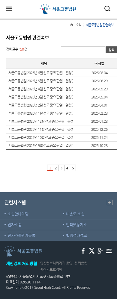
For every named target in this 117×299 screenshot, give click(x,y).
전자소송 (14, 224)
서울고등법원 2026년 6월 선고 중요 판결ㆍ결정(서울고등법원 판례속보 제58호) (42, 73)
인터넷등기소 (76, 224)
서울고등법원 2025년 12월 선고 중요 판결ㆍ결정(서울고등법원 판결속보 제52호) (42, 121)
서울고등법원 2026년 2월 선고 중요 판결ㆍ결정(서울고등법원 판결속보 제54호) (42, 105)
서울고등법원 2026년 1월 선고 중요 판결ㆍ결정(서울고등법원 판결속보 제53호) (42, 113)
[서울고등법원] (58, 6)
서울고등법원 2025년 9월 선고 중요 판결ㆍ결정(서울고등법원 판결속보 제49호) (42, 145)
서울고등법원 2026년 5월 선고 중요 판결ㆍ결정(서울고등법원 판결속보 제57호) (42, 81)
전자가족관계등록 (21, 235)
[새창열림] (83, 250)
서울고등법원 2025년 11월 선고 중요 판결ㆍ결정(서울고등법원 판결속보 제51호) (42, 129)
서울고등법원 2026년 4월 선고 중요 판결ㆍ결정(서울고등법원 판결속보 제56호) (42, 89)
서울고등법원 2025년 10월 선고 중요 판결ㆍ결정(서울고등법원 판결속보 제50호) (42, 137)
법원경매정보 (76, 235)
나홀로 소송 (75, 214)
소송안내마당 (18, 214)
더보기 (109, 202)
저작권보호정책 (51, 269)
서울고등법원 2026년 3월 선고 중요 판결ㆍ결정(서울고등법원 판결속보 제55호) (42, 97)
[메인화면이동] (72, 25)
